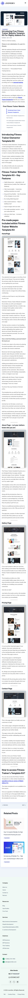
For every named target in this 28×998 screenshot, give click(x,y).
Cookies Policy (11, 994)
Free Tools (5, 911)
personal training (18, 82)
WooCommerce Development (10, 921)
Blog (4, 905)
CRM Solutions (6, 940)
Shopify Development (8, 924)
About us (5, 887)
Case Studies (6, 908)
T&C (5, 994)
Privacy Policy (21, 994)
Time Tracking (6, 945)
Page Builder (5, 29)
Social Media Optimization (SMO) (10, 927)
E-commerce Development (9, 929)
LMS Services (6, 948)
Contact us (5, 892)
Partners (5, 895)
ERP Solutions (6, 942)
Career (4, 890)
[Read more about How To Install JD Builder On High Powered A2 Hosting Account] (14, 823)
